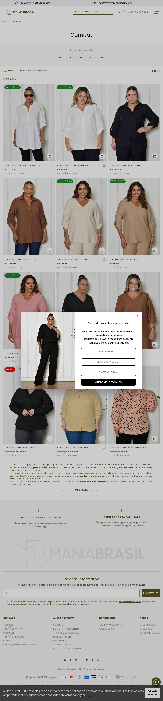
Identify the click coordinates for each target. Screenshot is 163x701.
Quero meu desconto (108, 382)
